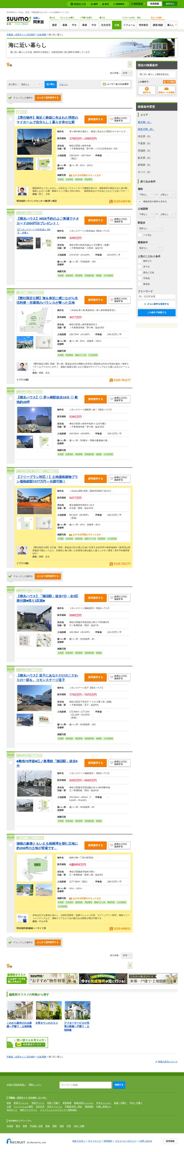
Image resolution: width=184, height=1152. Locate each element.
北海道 (10, 1126)
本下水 (146, 266)
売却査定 (143, 25)
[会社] (106, 4)
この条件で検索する (156, 312)
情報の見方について (167, 1061)
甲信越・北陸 (36, 1126)
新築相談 (89, 1106)
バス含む (147, 235)
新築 (65, 25)
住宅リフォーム (54, 1106)
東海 (47, 1126)
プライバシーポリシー (126, 1141)
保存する (147, 90)
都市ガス (147, 261)
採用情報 (170, 1141)
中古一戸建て (136, 1103)
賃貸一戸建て (53, 1103)
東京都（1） (145, 122)
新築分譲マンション (83, 1103)
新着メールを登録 (167, 90)
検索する (119, 1084)
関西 (54, 1126)
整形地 (146, 284)
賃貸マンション (21, 1103)
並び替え (50, 84)
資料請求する (95, 119)
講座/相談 (158, 25)
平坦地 (146, 278)
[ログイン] (170, 3)
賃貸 (54, 25)
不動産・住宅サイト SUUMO (21, 34)
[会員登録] (154, 3)
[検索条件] (119, 4)
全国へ (36, 18)
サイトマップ (94, 1141)
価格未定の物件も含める (155, 201)
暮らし (170, 25)
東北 (18, 1126)
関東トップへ (35, 1084)
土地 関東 (41, 34)
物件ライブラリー (28, 1110)
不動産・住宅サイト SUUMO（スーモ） (27, 1097)
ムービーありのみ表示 (118, 84)
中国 (68, 1126)
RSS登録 (169, 82)
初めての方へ (78, 1141)
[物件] (95, 4)
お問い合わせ (145, 1141)
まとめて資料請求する (48, 97)
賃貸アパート (37, 1103)
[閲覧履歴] (138, 3)
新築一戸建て (120, 1103)
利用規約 (108, 1141)
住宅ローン (12, 1110)
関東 (25, 1126)
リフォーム (129, 25)
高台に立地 (148, 272)
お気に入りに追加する (120, 119)
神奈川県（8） (146, 129)
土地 (116, 25)
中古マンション (103, 1103)
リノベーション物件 (23, 1106)
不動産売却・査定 (73, 1106)
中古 (74, 25)
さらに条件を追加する (158, 304)
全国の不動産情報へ (16, 1084)
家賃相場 (67, 1103)
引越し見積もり (103, 1106)
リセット (63, 84)
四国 (61, 1126)
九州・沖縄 (78, 1126)
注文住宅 (106, 25)
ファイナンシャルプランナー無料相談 (58, 1110)
